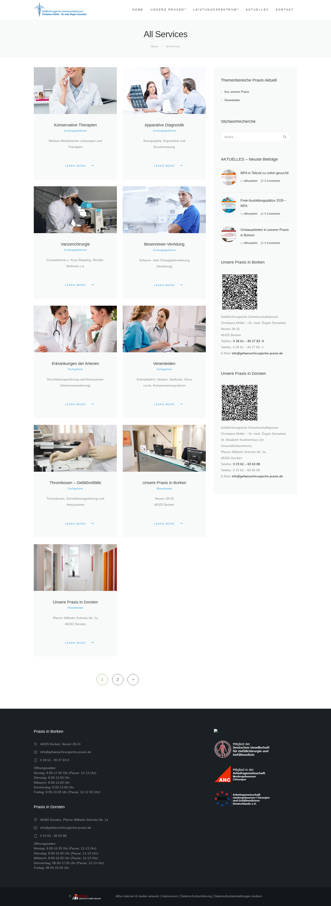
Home (154, 46)
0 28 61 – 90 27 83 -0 (248, 341)
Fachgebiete (75, 369)
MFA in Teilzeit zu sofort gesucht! (264, 173)
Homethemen (164, 488)
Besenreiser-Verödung (164, 244)
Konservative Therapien (75, 125)
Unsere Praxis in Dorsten (75, 602)
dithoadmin (251, 180)
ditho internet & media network (137, 896)
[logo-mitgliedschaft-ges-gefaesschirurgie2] (242, 749)
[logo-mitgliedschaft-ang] (242, 798)
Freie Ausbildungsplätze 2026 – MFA (263, 203)
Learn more (75, 165)
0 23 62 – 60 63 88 (246, 464)
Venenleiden (164, 363)
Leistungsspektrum (75, 130)
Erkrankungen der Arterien (75, 363)
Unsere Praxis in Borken (164, 482)
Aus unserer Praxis (236, 91)
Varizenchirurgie (75, 244)
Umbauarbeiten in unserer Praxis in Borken (264, 232)
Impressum (170, 896)
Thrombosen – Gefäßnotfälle (75, 482)
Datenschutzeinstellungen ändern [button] (238, 896)
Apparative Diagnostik (164, 125)
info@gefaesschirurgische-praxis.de (257, 353)
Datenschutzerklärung (196, 896)
